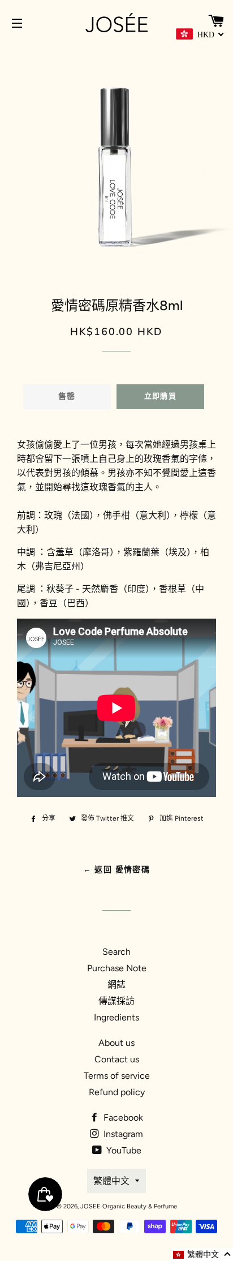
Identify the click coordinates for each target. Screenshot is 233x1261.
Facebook (122, 1117)
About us (116, 1042)
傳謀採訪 (116, 1001)
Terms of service (117, 1075)
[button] (202, 1255)
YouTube (122, 1150)
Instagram (122, 1134)
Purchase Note (116, 968)
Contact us (116, 1059)
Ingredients (116, 1017)
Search (116, 951)
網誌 (116, 984)
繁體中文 (111, 1181)
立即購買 (160, 396)
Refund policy (117, 1092)
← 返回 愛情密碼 (116, 869)
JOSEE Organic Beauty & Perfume (128, 1206)
